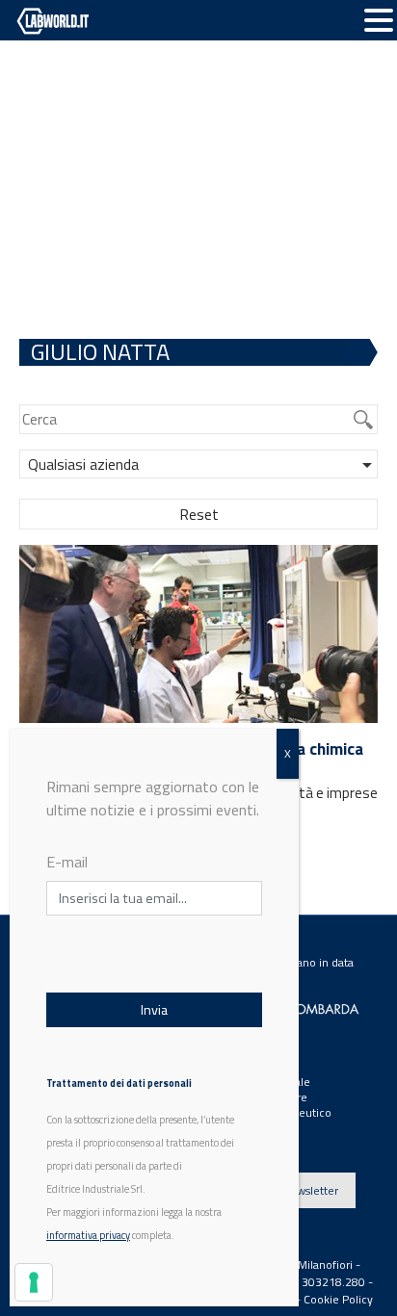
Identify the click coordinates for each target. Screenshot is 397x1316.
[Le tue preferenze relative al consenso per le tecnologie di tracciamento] (33, 1282)
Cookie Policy (338, 1299)
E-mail (67, 861)
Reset (199, 514)
